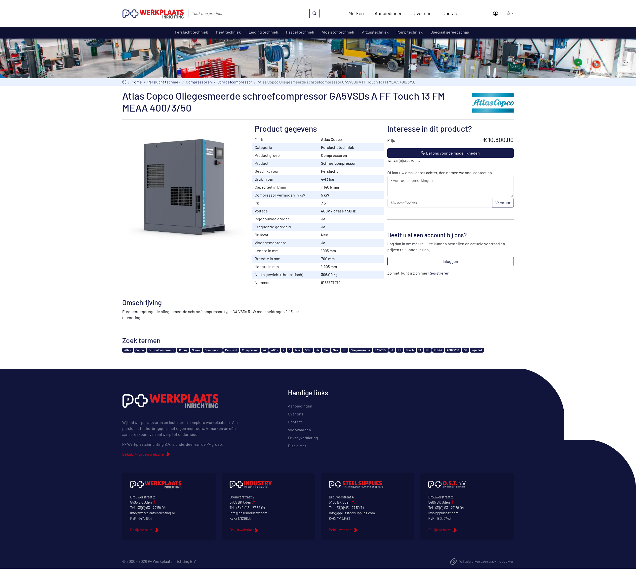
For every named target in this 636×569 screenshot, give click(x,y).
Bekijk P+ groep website (143, 454)
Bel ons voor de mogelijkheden (452, 153)
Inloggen (450, 261)
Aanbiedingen (388, 13)
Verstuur (503, 202)
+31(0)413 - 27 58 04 (151, 508)
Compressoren (199, 82)
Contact (450, 13)
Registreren (438, 273)
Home (137, 82)
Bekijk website (141, 530)
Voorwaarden (299, 429)
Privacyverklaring (303, 437)
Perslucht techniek (163, 82)
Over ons (422, 13)
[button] (508, 13)
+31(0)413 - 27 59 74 (349, 508)
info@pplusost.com (443, 513)
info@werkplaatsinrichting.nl (152, 513)
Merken (356, 13)
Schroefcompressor (234, 82)
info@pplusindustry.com (248, 513)
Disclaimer (297, 445)
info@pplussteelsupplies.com (352, 513)
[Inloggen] (495, 13)
